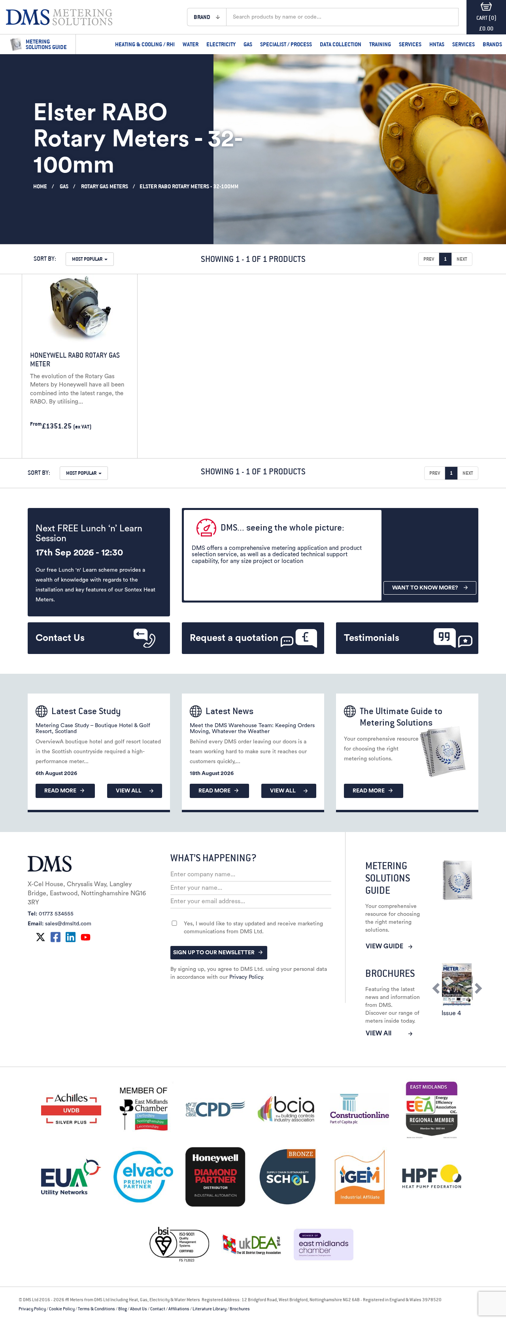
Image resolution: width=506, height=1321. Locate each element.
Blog (122, 1309)
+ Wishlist (104, 447)
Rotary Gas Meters (104, 186)
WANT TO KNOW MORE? (425, 588)
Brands (492, 44)
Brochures (240, 1309)
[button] (206, 17)
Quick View (47, 447)
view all (129, 791)
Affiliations (178, 1309)
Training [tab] (380, 44)
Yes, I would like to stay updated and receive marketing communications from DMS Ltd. (253, 927)
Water (190, 44)
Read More (60, 791)
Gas (248, 44)
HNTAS (436, 44)
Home (40, 186)
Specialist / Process (286, 44)
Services (410, 44)
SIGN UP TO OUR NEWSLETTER (214, 952)
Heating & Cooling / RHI (145, 44)
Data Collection (340, 44)
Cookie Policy (62, 1309)
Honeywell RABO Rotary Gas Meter (75, 359)
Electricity (221, 44)
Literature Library (210, 1309)
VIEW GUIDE (384, 946)
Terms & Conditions (96, 1309)
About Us (138, 1309)
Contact (157, 1309)
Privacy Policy (245, 977)
